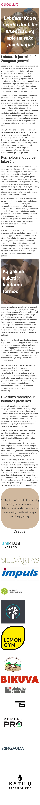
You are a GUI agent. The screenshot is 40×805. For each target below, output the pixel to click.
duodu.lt (9, 4)
